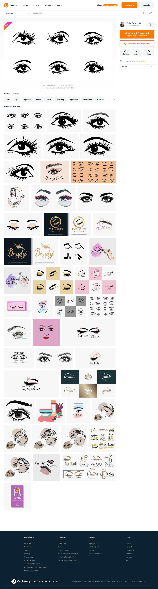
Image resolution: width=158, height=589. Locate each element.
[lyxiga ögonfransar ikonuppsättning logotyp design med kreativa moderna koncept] (89, 467)
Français (129, 557)
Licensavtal (62, 543)
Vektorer (13, 5)
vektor (48, 99)
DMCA (60, 547)
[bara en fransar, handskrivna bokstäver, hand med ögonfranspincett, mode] (17, 280)
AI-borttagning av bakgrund (35, 567)
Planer (99, 5)
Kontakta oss (94, 547)
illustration (87, 99)
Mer (58, 5)
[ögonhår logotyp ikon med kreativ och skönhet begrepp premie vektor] (67, 224)
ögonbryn (73, 99)
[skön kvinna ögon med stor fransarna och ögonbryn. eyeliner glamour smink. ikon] (97, 198)
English (128, 543)
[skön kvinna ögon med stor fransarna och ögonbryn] (54, 358)
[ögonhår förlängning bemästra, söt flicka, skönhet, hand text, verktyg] (16, 198)
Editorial (47, 5)
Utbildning (28, 557)
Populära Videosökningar (67, 560)
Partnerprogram (64, 550)
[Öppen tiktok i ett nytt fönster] (50, 581)
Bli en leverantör (95, 553)
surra (8, 99)
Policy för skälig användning (135, 581)
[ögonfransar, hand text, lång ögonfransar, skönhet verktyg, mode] (46, 467)
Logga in (146, 5)
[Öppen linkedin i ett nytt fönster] (42, 581)
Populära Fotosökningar (67, 557)
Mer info (124, 67)
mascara (100, 99)
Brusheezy (28, 543)
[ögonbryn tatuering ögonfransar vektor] (17, 496)
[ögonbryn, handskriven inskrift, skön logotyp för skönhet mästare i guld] (104, 224)
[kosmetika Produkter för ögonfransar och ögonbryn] (50, 411)
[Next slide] (112, 99)
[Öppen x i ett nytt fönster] (54, 581)
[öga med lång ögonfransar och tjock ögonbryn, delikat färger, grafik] (17, 332)
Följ (150, 26)
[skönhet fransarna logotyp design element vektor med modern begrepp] (88, 384)
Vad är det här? (141, 61)
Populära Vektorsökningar (68, 553)
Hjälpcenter (93, 543)
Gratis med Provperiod (137, 34)
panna (38, 99)
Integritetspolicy (117, 581)
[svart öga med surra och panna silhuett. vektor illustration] (64, 120)
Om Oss (92, 550)
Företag (27, 553)
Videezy (27, 550)
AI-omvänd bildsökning (33, 564)
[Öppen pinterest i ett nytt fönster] (46, 581)
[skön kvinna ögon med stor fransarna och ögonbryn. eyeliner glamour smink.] (19, 411)
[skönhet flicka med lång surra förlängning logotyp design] (46, 332)
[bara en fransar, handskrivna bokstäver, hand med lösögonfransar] (102, 251)
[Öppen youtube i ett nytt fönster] (57, 581)
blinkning (60, 99)
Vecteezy (27, 547)
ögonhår (27, 99)
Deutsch (129, 553)
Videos (36, 5)
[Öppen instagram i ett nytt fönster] (39, 581)
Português (130, 550)
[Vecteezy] (6, 5)
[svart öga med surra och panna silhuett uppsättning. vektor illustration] (24, 120)
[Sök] (144, 13)
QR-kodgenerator (31, 570)
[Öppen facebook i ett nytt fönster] (35, 581)
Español (129, 547)
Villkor (107, 581)
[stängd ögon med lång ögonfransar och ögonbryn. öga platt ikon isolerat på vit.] (23, 224)
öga (16, 99)
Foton (25, 5)
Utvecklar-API (29, 560)
